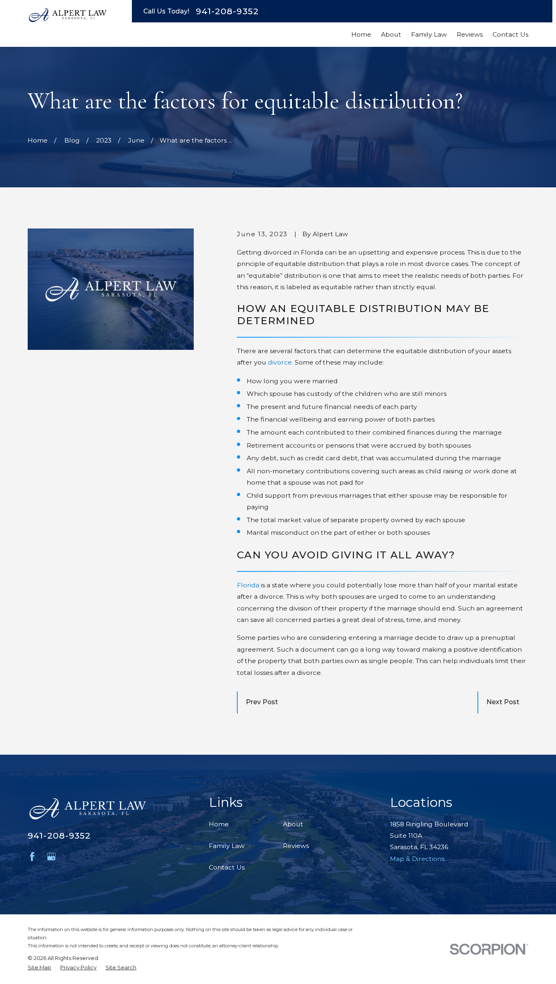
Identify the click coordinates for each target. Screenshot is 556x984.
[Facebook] (32, 856)
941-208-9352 (227, 11)
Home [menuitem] (361, 34)
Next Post (502, 702)
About (293, 824)
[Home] (67, 15)
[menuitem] (39, 968)
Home (219, 824)
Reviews (296, 846)
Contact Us (227, 867)
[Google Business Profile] (51, 856)
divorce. (280, 362)
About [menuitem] (391, 34)
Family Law (227, 846)
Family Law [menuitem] (429, 34)
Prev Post (262, 702)
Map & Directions (417, 859)
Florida (248, 585)
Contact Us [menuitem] (510, 34)
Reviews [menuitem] (470, 34)
